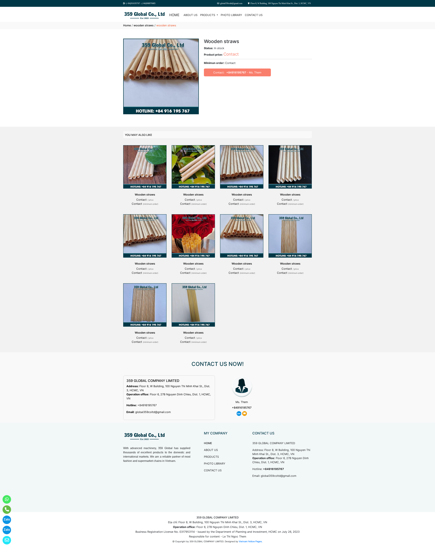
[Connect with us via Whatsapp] (4, 499)
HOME (174, 15)
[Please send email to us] (4, 540)
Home (127, 25)
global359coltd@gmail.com (153, 412)
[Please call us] (4, 509)
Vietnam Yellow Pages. (251, 541)
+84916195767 (236, 72)
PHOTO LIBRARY (231, 15)
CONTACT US (254, 15)
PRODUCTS (208, 15)
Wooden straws (145, 194)
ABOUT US (190, 15)
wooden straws (144, 25)
